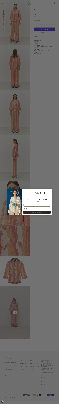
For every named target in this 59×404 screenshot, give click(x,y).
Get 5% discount (37, 212)
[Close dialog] (50, 190)
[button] (2, 401)
